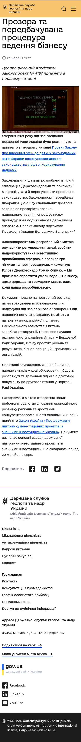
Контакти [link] (10, 581)
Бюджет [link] (9, 563)
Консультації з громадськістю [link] (27, 588)
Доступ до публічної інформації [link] (29, 608)
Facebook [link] (17, 685)
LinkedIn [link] (16, 694)
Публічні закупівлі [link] (17, 556)
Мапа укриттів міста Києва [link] (24, 654)
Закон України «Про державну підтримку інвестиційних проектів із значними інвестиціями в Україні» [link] (36, 426)
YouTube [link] (16, 703)
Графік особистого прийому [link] (25, 595)
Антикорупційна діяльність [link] (24, 542)
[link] (19, 8)
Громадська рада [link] (16, 602)
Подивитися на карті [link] (19, 645)
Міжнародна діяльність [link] (21, 535)
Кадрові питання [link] (16, 549)
